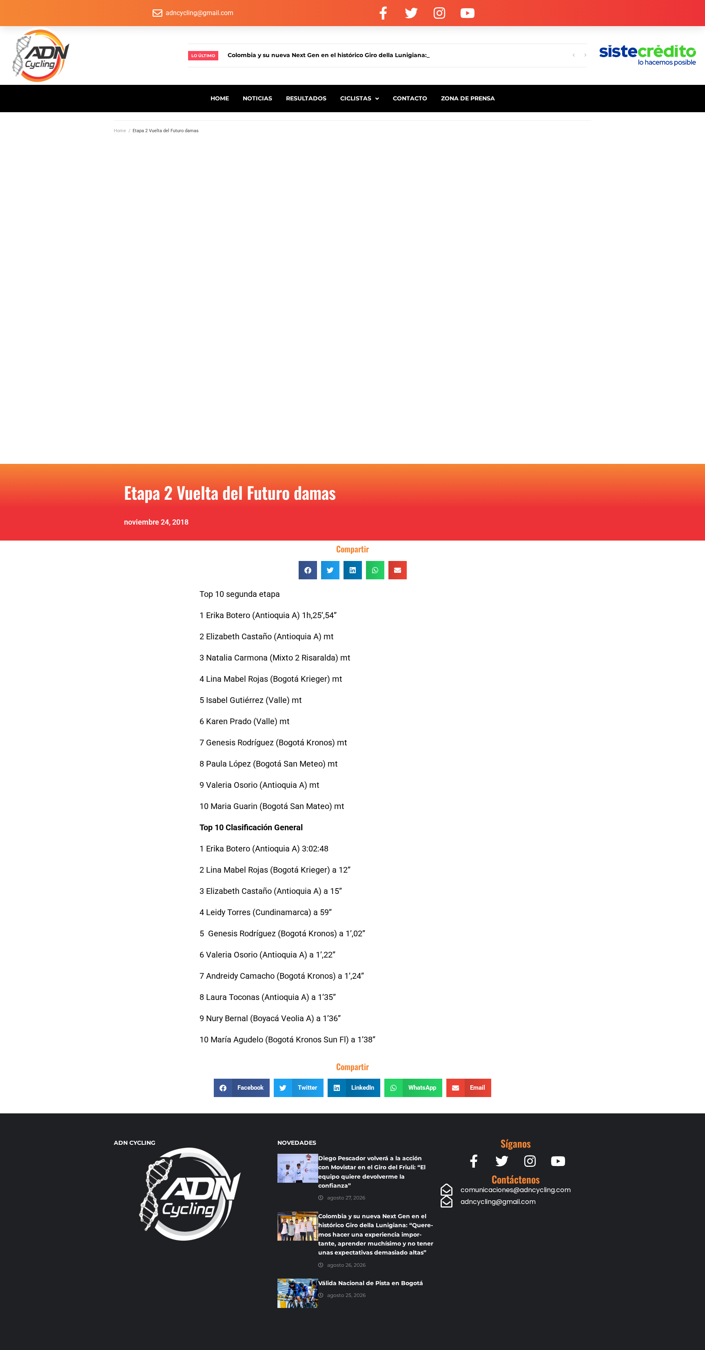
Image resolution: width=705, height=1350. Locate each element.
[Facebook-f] (383, 13)
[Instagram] (439, 13)
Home (120, 130)
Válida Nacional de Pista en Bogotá (370, 1283)
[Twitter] (411, 13)
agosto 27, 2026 (346, 1198)
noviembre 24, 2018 (156, 522)
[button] (308, 570)
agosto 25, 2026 (346, 1295)
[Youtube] (467, 13)
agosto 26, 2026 (346, 1265)
